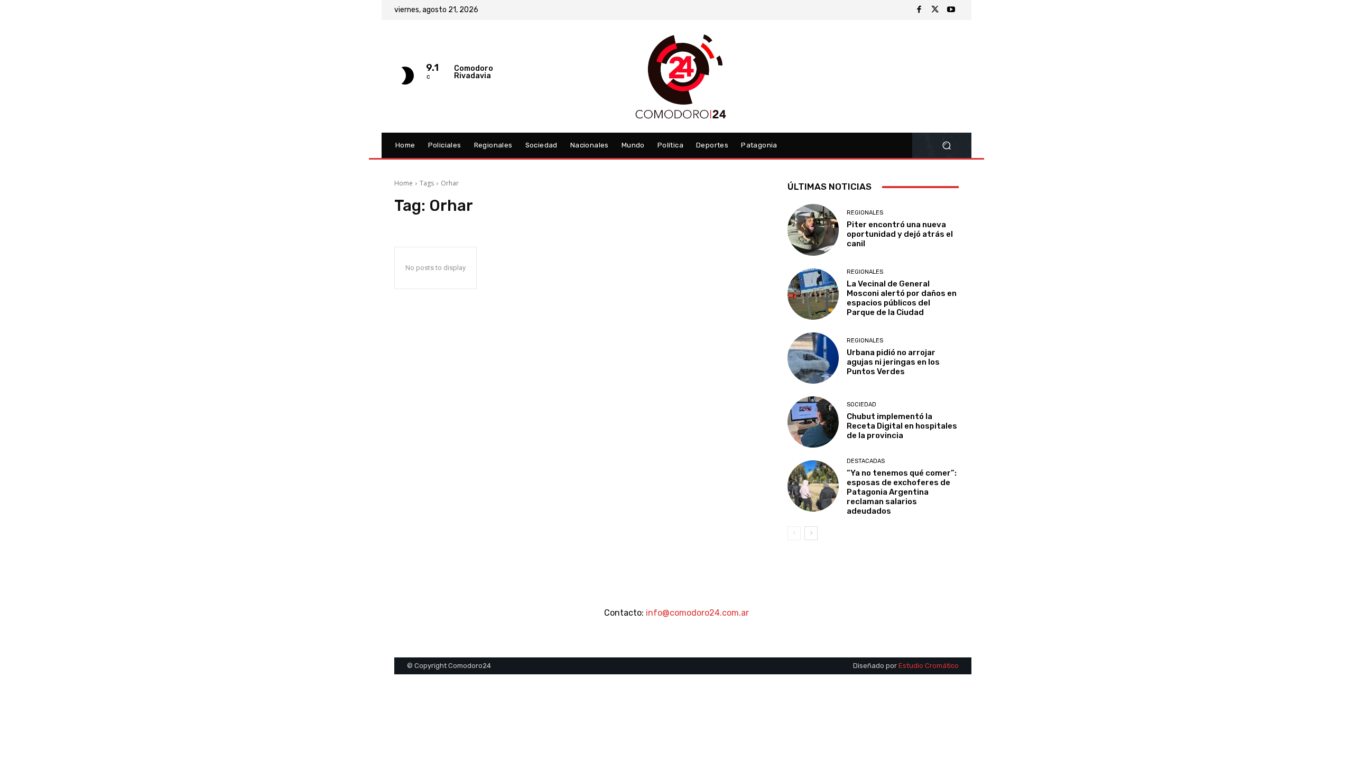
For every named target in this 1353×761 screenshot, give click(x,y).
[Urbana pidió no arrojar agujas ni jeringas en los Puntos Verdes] (813, 358)
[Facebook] (919, 10)
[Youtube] (951, 10)
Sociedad (861, 404)
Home (403, 183)
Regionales (865, 213)
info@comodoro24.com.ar (697, 613)
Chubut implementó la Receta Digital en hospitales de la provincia (902, 426)
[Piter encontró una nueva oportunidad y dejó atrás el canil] (813, 229)
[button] (946, 145)
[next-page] (811, 533)
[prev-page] (794, 533)
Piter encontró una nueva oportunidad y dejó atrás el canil (900, 234)
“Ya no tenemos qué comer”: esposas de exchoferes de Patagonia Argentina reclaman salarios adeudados (902, 492)
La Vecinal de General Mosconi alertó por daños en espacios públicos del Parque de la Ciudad (902, 298)
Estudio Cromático (928, 666)
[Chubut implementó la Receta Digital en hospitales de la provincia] (813, 422)
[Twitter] (935, 10)
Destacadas (866, 461)
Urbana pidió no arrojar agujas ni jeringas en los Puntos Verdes (893, 362)
